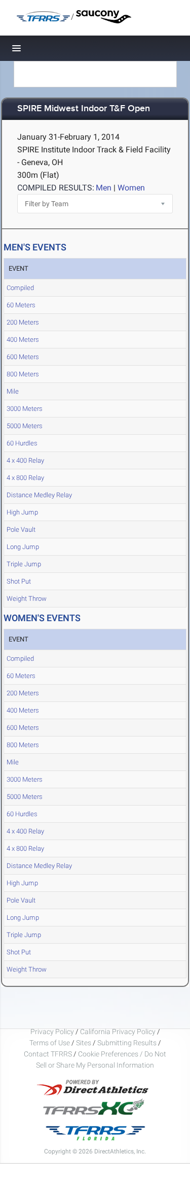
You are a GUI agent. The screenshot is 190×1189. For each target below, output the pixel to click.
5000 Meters (25, 426)
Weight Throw (27, 598)
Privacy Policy (52, 1031)
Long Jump (23, 547)
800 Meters (23, 374)
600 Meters (23, 357)
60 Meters (21, 305)
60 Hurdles (22, 443)
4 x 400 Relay (25, 460)
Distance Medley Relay (39, 495)
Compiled (20, 288)
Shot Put (19, 581)
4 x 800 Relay (25, 477)
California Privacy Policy (118, 1031)
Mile (13, 391)
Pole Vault (21, 529)
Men (103, 187)
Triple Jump (24, 564)
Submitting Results (127, 1043)
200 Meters (23, 322)
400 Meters (23, 339)
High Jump (22, 512)
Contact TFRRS (48, 1054)
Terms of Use (49, 1043)
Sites (83, 1043)
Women (131, 187)
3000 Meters (25, 408)
